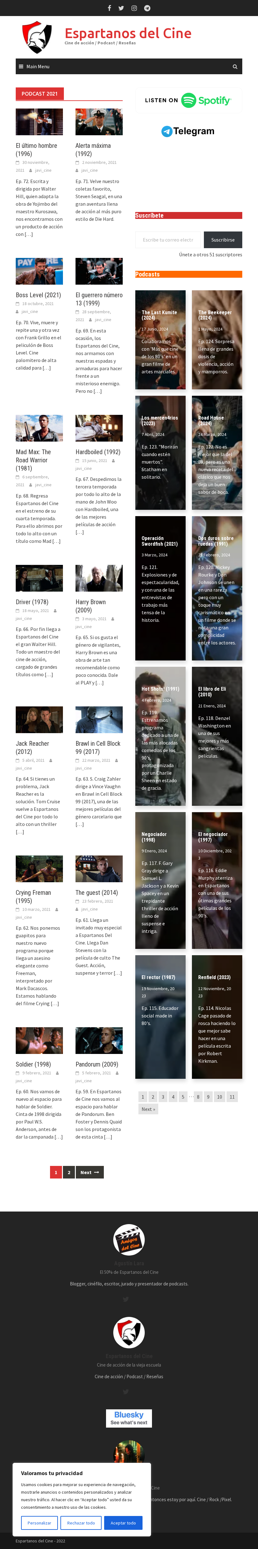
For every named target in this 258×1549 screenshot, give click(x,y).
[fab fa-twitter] (126, 1299)
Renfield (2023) (214, 977)
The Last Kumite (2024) (159, 315)
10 (219, 1097)
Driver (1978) (32, 602)
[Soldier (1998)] (39, 1040)
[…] (28, 234)
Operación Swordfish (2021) (160, 541)
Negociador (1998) (154, 837)
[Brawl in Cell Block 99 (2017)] (99, 719)
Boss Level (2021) (38, 295)
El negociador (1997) (213, 837)
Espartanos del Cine (128, 33)
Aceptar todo (123, 1523)
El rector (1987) (158, 977)
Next (87, 1172)
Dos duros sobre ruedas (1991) (216, 541)
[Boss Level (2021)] (39, 270)
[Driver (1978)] (39, 578)
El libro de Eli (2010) (212, 692)
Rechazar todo (81, 1523)
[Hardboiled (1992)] (99, 428)
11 (232, 1097)
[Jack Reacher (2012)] (39, 719)
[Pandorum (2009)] (99, 1040)
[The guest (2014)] (99, 868)
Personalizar (39, 1523)
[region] (82, 1499)
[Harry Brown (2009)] (99, 578)
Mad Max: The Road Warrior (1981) (33, 460)
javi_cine (43, 170)
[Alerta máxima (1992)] (99, 121)
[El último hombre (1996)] (39, 121)
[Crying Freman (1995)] (39, 868)
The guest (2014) (97, 892)
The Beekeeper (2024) (215, 315)
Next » (148, 1109)
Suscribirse (223, 240)
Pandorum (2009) (97, 1064)
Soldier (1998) (33, 1064)
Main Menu (37, 66)
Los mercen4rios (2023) (160, 420)
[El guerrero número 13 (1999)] (99, 270)
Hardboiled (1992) (98, 452)
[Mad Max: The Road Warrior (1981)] (39, 428)
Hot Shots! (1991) (160, 689)
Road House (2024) (211, 420)
